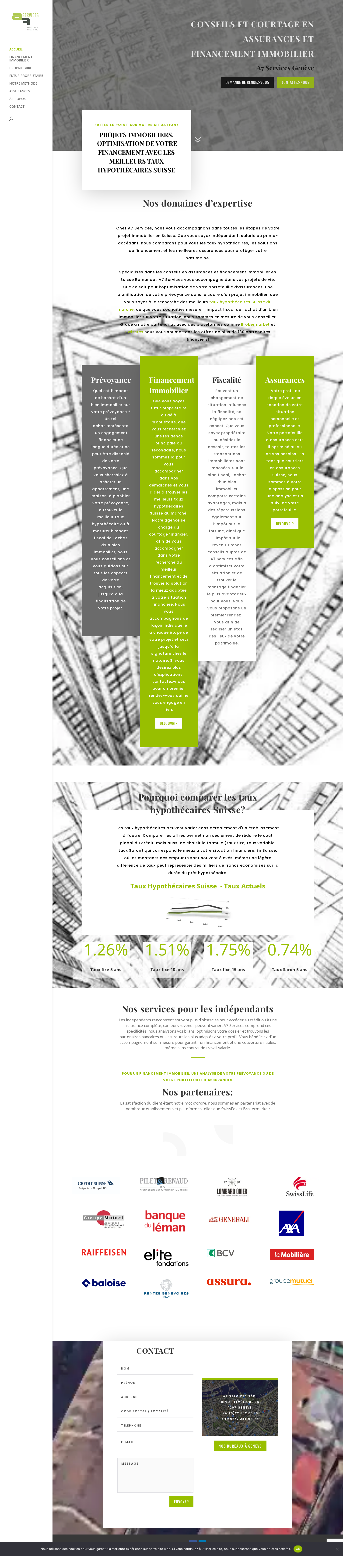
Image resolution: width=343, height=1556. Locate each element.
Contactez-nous (295, 82)
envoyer (181, 1501)
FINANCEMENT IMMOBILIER (20, 58)
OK (298, 1549)
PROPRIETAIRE (20, 68)
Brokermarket (255, 324)
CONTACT (16, 107)
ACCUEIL (16, 49)
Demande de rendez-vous (247, 82)
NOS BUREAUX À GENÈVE (240, 1446)
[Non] (337, 1549)
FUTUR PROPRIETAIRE (26, 76)
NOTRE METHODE (23, 84)
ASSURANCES (19, 91)
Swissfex (134, 332)
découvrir (169, 723)
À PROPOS (17, 99)
